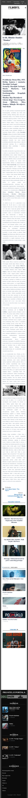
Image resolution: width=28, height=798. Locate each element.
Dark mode (17, 3)
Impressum (9, 1)
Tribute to (4, 783)
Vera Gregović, (20, 43)
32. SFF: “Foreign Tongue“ (16, 738)
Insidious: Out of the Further (10, 619)
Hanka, (16, 43)
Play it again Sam (6, 775)
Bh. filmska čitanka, (11, 43)
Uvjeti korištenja (16, 1)
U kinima (4, 788)
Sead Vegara (6, 43)
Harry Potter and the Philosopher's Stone (13, 578)
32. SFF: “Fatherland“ (15, 755)
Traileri (4, 780)
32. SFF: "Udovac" (14, 747)
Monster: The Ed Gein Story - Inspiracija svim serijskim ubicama (14, 520)
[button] (25, 7)
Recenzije (14, 735)
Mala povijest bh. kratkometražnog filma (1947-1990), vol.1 (15, 496)
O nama (3, 1)
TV (3, 785)
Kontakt (22, 1)
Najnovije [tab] (7, 567)
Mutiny (4, 606)
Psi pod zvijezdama (7, 592)
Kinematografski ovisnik (8, 770)
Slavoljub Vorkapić (6, 44)
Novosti (4, 773)
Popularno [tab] (14, 567)
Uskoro (13, 629)
